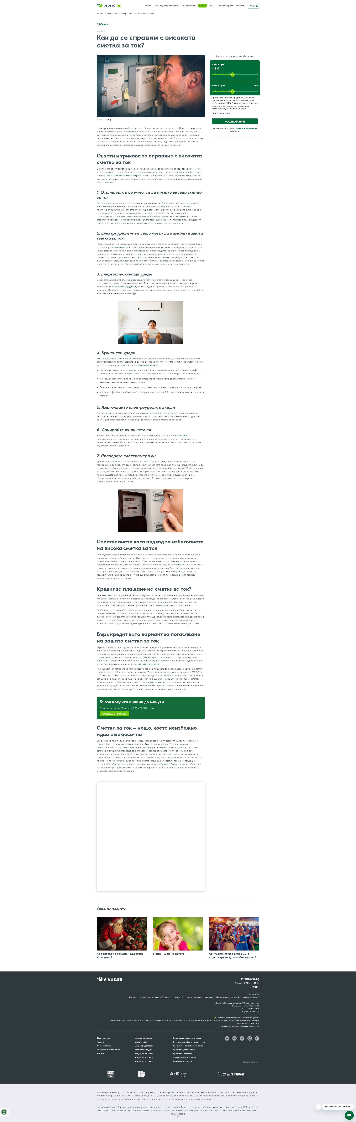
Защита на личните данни (108, 1049)
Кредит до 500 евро (144, 1057)
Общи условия (103, 1038)
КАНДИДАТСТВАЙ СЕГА (114, 713)
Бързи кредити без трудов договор (189, 1041)
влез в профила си (246, 128)
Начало (100, 13)
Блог (212, 5)
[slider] (232, 74)
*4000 (255, 987)
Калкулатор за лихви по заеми (187, 1038)
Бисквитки (101, 1053)
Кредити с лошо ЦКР (182, 1061)
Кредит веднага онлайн (184, 1049)
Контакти (240, 5)
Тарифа (100, 1041)
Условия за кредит (143, 1038)
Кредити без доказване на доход (188, 1045)
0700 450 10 (251, 983)
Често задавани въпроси (166, 5)
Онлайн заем (141, 1041)
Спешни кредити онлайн (184, 1057)
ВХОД (252, 5)
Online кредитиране (144, 1045)
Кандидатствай (235, 121)
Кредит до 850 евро (144, 1061)
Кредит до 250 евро (144, 1053)
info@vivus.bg (250, 979)
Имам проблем (104, 1045)
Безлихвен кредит (143, 1049)
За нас (148, 5)
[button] (188, 5)
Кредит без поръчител (183, 1053)
